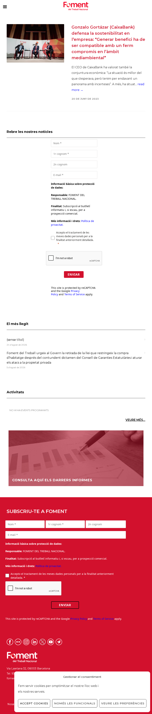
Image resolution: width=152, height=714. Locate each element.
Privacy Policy (78, 618)
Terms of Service (74, 294)
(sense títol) (15, 340)
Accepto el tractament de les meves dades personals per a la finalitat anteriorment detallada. (75, 236)
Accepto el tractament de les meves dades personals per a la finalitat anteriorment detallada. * (62, 575)
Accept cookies (34, 703)
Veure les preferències (122, 703)
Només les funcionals (74, 703)
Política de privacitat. (49, 566)
